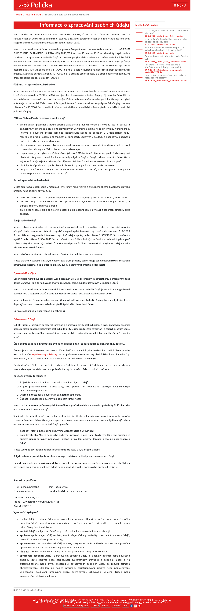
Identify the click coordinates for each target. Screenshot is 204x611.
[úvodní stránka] (34, 5)
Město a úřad (33, 14)
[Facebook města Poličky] (131, 605)
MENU (181, 5)
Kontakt (105, 605)
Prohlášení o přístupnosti (76, 605)
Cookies (116, 605)
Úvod (19, 14)
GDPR (125, 605)
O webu (95, 605)
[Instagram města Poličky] (135, 605)
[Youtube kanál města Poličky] (139, 605)
